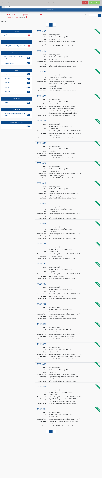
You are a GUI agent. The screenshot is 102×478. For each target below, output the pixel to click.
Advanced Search (50, 9)
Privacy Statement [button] (53, 3)
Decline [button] (85, 3)
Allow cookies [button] (94, 3)
